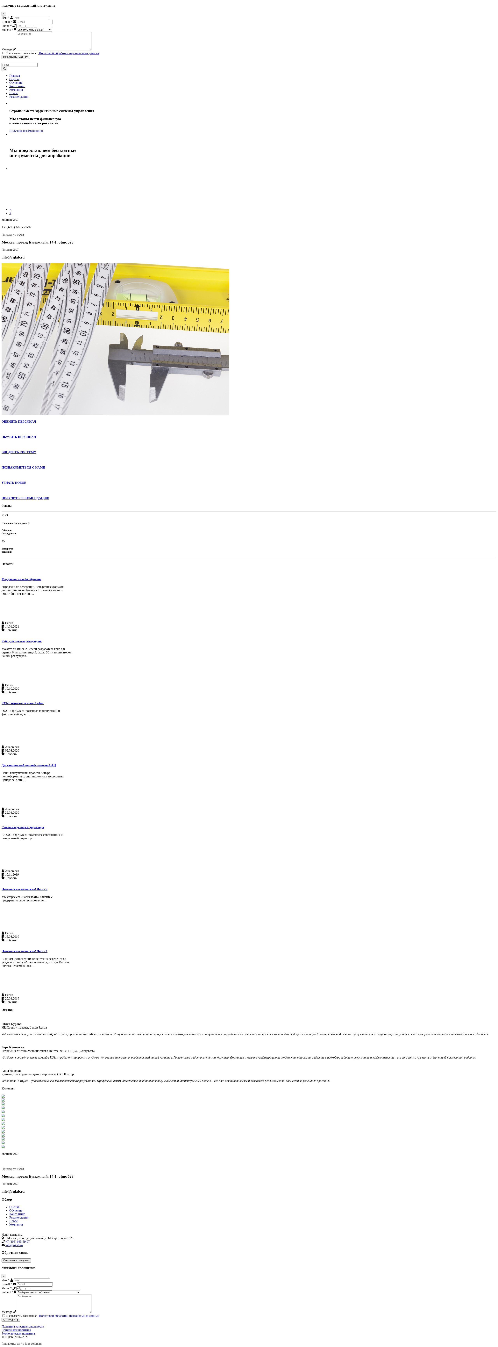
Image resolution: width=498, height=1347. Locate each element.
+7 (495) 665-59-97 (17, 1161)
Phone (7, 25)
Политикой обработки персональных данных (68, 53)
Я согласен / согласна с (52, 53)
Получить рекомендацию (26, 130)
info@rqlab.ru (14, 1245)
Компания (16, 89)
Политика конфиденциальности (23, 1326)
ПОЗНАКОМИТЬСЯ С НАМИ (23, 467)
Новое (13, 93)
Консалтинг (17, 86)
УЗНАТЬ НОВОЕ (14, 482)
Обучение (15, 82)
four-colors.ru (33, 1343)
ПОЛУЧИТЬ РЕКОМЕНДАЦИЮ (25, 498)
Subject (7, 29)
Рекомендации (19, 96)
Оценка (14, 79)
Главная (14, 75)
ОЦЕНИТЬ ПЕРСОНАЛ (19, 421)
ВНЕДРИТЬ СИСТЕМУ (19, 452)
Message (7, 49)
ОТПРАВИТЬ (10, 1319)
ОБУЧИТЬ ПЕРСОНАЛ (19, 437)
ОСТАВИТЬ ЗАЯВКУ (15, 57)
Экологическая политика (18, 1333)
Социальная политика (16, 1330)
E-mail (7, 21)
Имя (6, 17)
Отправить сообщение (16, 1260)
